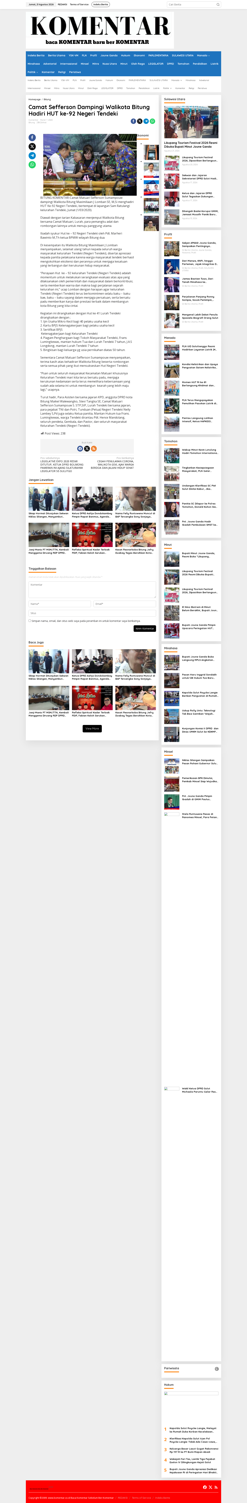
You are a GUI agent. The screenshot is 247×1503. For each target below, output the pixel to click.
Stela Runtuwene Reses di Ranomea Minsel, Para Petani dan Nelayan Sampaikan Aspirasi (199, 815)
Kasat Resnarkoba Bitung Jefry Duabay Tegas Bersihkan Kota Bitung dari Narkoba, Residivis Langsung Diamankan (134, 551)
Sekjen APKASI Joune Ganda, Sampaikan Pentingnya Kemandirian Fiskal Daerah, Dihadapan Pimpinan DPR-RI (199, 244)
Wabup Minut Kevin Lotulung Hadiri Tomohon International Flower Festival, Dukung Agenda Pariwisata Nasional (200, 451)
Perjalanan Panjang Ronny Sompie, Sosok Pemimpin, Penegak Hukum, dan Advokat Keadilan (200, 298)
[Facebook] (80, 449)
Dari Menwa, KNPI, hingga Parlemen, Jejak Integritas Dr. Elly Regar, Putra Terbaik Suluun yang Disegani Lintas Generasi (200, 262)
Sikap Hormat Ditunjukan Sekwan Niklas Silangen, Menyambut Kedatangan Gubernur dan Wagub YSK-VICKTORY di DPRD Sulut (48, 515)
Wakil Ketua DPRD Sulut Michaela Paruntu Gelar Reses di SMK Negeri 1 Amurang (200, 1090)
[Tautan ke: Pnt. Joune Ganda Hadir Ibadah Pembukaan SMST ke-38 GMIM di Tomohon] (171, 527)
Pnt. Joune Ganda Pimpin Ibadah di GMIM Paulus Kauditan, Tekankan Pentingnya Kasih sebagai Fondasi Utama (197, 798)
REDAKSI (123, 1497)
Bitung (32, 122)
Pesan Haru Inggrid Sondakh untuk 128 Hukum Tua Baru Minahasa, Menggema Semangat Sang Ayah (199, 676)
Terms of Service (141, 1497)
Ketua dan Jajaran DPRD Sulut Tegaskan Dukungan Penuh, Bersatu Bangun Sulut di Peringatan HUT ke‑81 (199, 195)
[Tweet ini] (139, 121)
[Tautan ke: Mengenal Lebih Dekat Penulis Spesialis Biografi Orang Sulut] (171, 320)
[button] (218, 4)
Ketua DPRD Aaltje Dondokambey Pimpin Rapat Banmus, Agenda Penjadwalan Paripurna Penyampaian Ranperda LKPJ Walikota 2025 (92, 515)
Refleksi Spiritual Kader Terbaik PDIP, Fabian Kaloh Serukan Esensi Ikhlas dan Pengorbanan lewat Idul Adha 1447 (91, 551)
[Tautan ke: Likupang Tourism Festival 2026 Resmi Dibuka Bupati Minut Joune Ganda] (191, 122)
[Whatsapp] (152, 121)
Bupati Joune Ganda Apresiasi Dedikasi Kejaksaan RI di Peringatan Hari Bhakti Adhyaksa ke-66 (193, 1471)
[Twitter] (87, 449)
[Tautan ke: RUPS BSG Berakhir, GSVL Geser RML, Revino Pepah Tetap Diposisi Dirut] (151, 187)
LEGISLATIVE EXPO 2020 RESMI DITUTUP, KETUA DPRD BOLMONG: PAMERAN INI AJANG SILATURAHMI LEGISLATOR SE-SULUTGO (62, 464)
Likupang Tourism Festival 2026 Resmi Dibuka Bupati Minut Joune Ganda (190, 144)
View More (92, 728)
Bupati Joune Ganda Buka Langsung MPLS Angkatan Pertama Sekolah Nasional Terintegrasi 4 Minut (198, 658)
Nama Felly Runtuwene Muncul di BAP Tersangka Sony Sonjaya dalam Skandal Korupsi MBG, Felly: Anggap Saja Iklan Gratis (135, 515)
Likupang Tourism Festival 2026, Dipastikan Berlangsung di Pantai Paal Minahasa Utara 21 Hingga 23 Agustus (200, 159)
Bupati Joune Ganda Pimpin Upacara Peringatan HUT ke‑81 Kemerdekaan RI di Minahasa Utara (199, 626)
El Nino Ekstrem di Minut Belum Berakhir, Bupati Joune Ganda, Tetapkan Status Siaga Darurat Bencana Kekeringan (200, 609)
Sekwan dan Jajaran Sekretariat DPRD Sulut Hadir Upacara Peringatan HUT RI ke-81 (199, 177)
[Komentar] (100, 30)
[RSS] (94, 449)
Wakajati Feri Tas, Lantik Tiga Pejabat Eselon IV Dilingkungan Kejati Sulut (192, 1461)
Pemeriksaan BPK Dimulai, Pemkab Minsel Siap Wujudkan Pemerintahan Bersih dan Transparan (200, 780)
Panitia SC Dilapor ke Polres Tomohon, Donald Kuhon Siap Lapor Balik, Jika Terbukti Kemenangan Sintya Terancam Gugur (199, 505)
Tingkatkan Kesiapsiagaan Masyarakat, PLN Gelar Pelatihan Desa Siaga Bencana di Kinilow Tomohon (199, 469)
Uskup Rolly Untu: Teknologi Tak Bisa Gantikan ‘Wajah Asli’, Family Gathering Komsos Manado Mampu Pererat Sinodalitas (198, 712)
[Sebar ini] (133, 121)
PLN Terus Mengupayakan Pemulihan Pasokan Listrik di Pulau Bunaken (199, 402)
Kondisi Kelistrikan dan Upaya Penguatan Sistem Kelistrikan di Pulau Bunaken (200, 366)
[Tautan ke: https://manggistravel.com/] (217, 1369)
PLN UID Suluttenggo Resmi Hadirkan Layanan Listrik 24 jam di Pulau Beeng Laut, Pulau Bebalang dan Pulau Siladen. (198, 348)
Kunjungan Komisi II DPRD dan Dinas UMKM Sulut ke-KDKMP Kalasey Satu (200, 730)
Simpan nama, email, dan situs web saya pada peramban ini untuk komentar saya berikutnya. (86, 621)
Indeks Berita (162, 1497)
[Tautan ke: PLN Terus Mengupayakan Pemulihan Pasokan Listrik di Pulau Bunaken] (171, 406)
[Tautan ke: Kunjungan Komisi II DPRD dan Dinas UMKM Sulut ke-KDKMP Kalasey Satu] (171, 734)
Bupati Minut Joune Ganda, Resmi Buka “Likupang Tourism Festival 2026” (198, 555)
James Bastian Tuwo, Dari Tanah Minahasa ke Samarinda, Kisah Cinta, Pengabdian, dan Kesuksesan (199, 280)
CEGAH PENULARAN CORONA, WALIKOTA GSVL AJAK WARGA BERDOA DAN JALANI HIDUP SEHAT (112, 463)
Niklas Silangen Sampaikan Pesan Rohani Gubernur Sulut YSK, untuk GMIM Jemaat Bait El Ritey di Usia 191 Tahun (200, 762)
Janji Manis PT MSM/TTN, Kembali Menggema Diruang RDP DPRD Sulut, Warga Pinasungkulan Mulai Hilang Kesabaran (49, 551)
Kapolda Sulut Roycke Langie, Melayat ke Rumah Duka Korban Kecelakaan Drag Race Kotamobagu (193, 1430)
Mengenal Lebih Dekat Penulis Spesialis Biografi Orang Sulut (200, 316)
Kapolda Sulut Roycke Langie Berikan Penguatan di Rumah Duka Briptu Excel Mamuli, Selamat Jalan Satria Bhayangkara (200, 694)
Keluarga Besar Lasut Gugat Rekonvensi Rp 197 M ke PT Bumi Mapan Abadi (194, 1450)
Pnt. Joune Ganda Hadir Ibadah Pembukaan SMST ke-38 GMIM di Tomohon (199, 523)
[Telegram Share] (146, 121)
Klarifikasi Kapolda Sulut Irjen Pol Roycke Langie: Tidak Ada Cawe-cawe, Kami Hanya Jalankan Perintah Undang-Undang (194, 1440)
